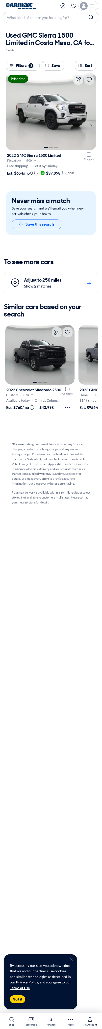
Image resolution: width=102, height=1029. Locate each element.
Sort (88, 65)
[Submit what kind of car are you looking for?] (91, 17)
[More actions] (89, 173)
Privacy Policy (27, 982)
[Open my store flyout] (63, 6)
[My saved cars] (74, 6)
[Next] (90, 111)
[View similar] (78, 80)
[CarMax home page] (21, 6)
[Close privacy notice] (71, 960)
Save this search (40, 224)
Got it (17, 999)
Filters (24, 65)
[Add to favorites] (89, 80)
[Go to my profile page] (88, 6)
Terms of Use (20, 988)
